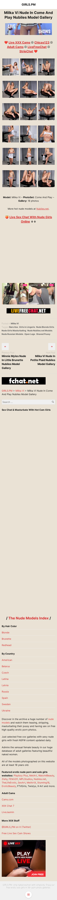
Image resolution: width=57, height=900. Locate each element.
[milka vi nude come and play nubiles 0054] (28, 186)
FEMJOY (13, 779)
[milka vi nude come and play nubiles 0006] (10, 74)
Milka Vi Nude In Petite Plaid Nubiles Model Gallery (42, 360)
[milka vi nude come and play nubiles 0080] (28, 119)
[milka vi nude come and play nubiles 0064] (10, 96)
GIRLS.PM (29, 4)
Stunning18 (43, 782)
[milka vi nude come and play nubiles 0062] (46, 74)
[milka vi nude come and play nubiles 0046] (46, 163)
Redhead (6, 645)
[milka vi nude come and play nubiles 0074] (46, 96)
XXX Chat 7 (8, 805)
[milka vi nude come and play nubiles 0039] (10, 163)
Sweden (6, 704)
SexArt (21, 782)
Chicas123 (41, 42)
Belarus (6, 666)
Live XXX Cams (19, 42)
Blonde (5, 632)
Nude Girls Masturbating (14, 330)
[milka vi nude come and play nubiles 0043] (28, 163)
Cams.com (7, 799)
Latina (5, 678)
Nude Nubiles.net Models (39, 330)
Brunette (6, 638)
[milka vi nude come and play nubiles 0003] (10, 141)
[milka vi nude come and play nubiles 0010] (28, 141)
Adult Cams (15, 47)
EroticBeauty (9, 786)
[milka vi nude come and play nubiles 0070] (46, 186)
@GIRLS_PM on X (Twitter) (16, 826)
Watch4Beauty (46, 775)
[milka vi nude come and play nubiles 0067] (28, 96)
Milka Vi (15, 323)
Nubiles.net (42, 208)
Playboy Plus (21, 775)
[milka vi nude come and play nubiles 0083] (46, 119)
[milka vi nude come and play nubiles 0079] (10, 119)
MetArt (33, 775)
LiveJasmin (8, 812)
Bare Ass (13, 327)
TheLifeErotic (9, 782)
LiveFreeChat (37, 47)
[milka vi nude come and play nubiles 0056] (28, 74)
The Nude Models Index (28, 618)
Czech (5, 672)
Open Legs (29, 334)
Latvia (5, 685)
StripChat (26, 51)
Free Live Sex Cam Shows (16, 833)
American (7, 660)
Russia (5, 691)
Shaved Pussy (43, 334)
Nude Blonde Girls (45, 327)
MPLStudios (25, 779)
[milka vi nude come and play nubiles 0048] (10, 186)
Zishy (4, 779)
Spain (5, 697)
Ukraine (6, 710)
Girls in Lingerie (27, 327)
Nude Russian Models (12, 334)
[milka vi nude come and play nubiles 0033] (46, 141)
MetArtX (31, 782)
